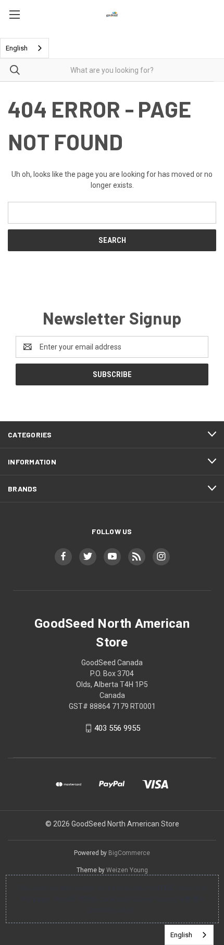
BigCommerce (129, 853)
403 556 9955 (117, 728)
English (17, 48)
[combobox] (24, 48)
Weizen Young (127, 870)
